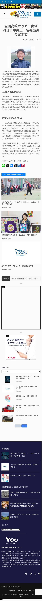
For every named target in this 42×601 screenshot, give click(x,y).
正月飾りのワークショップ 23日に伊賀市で (17, 266)
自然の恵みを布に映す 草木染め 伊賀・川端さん (19, 235)
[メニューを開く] (4, 14)
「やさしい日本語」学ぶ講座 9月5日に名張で (27, 387)
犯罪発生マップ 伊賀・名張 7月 (26, 396)
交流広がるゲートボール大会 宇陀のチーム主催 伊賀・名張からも (20, 203)
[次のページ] (24, 425)
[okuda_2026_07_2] (21, 8)
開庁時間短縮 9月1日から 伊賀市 (27, 415)
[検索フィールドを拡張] (37, 14)
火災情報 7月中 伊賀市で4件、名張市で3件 (27, 406)
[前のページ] (18, 425)
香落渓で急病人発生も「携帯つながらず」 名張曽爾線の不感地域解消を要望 (25, 279)
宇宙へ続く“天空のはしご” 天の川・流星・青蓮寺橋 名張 (27, 377)
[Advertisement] (21, 307)
